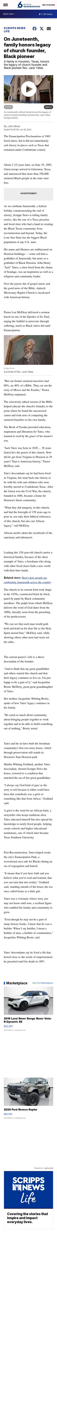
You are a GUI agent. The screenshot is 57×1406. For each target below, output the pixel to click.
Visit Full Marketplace (42, 983)
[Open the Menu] (5, 5)
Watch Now (47, 5)
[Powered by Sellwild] (48, 1168)
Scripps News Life (15, 29)
